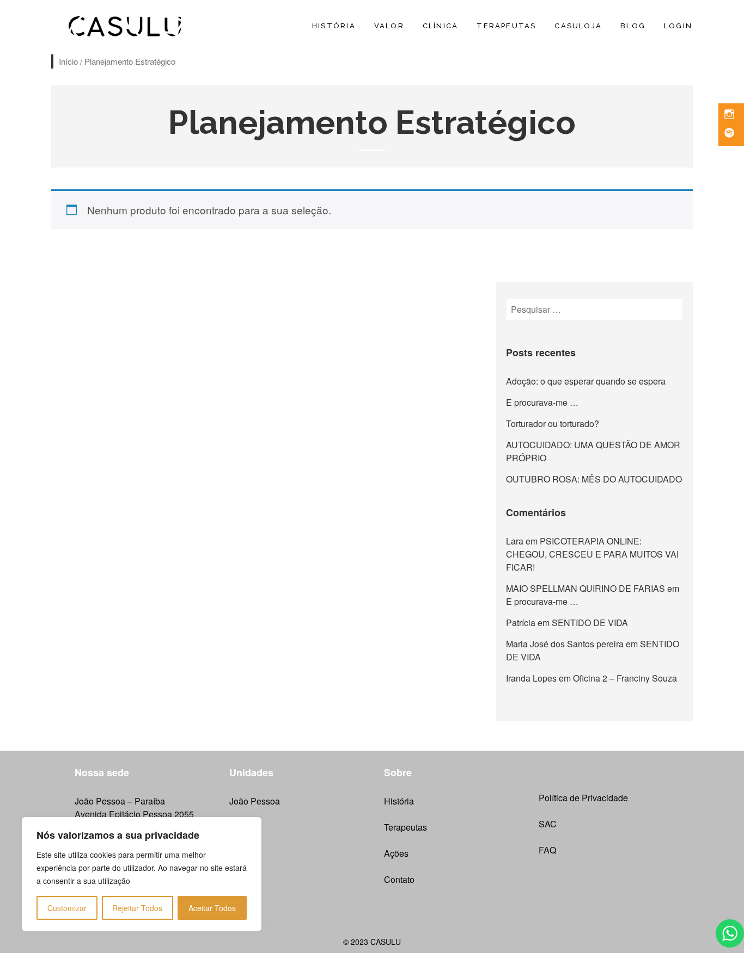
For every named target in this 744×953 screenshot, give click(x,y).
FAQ (547, 850)
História (334, 26)
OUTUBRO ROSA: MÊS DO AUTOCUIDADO (594, 479)
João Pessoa (254, 801)
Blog (632, 26)
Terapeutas (506, 26)
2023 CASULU (376, 941)
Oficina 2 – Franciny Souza (625, 678)
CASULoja (578, 26)
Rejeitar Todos (137, 907)
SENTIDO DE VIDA (590, 622)
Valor (389, 26)
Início (68, 61)
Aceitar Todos (212, 907)
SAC (548, 824)
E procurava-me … (542, 402)
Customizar (67, 907)
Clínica (440, 26)
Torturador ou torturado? (552, 423)
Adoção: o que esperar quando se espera (586, 381)
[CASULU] (126, 24)
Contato (399, 879)
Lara (514, 541)
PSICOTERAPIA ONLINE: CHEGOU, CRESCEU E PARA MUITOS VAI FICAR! (592, 554)
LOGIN (678, 26)
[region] (141, 874)
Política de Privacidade (583, 797)
